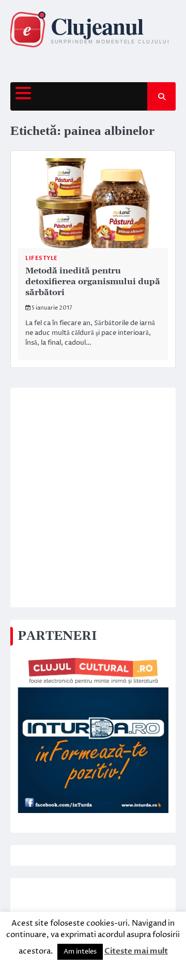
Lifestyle (41, 258)
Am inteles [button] (80, 951)
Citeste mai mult (136, 951)
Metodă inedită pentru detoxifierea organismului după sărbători (92, 282)
